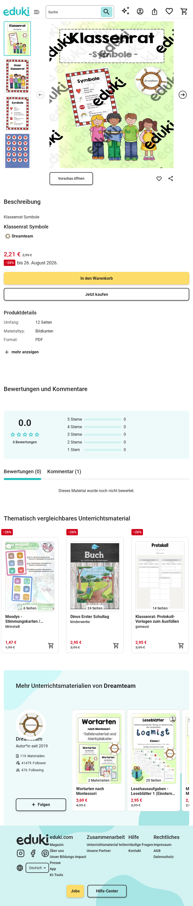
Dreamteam (22, 236)
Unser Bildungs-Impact (68, 857)
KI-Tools (56, 875)
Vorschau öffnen (71, 178)
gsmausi (142, 627)
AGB (157, 851)
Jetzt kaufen (96, 294)
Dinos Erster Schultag (89, 616)
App (53, 869)
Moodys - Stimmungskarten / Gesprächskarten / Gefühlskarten (22, 619)
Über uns (57, 851)
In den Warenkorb (96, 278)
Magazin (57, 845)
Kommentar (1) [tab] (64, 471)
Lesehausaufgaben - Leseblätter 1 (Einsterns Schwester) (152, 791)
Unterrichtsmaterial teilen (107, 845)
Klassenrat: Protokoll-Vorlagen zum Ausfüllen (157, 619)
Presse (55, 863)
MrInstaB (12, 627)
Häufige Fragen (140, 845)
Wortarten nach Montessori (90, 791)
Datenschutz (164, 857)
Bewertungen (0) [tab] (22, 471)
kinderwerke (80, 622)
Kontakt (134, 851)
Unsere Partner (99, 851)
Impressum (162, 845)
